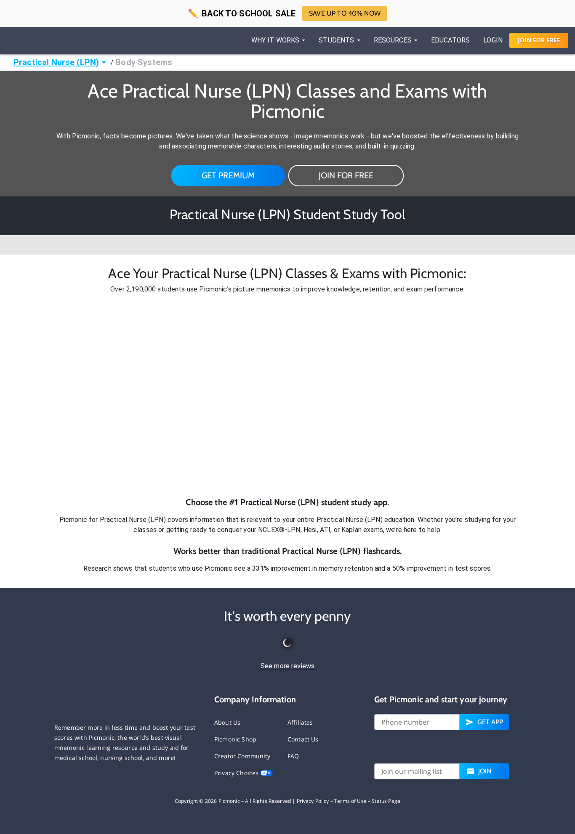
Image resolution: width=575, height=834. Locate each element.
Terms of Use (350, 801)
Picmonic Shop (235, 739)
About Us (227, 722)
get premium (228, 175)
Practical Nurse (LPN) (56, 62)
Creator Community (242, 756)
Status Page (386, 801)
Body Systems (143, 62)
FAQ (293, 756)
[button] (287, 395)
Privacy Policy (313, 801)
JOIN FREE (539, 40)
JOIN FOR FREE (346, 175)
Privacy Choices (237, 773)
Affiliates (300, 722)
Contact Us (303, 739)
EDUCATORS (450, 40)
